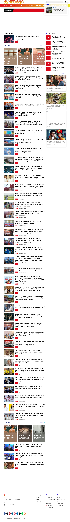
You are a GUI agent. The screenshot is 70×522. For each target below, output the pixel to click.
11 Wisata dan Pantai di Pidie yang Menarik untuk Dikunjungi (58, 52)
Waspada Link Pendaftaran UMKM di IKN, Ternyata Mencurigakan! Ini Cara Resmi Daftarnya (58, 68)
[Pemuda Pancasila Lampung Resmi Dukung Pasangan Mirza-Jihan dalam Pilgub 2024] (9, 270)
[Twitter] (7, 513)
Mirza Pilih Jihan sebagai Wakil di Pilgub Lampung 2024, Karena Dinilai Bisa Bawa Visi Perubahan (30, 307)
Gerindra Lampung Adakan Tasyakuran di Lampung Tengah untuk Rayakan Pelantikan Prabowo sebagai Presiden (28, 150)
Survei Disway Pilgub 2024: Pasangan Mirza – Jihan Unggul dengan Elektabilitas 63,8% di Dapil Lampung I (29, 95)
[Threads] (20, 513)
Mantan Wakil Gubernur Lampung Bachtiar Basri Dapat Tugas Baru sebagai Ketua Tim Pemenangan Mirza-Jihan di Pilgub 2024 (30, 288)
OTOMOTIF (38, 502)
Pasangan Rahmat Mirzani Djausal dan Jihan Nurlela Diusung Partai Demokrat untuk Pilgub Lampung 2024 (29, 455)
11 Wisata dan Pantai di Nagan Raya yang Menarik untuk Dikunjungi (58, 47)
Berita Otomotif (51, 499)
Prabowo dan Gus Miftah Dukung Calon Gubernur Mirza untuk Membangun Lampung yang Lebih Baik (28, 38)
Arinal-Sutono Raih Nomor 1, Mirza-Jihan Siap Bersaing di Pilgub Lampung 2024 (29, 222)
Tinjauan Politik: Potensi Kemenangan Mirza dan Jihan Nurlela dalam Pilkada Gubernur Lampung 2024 (29, 464)
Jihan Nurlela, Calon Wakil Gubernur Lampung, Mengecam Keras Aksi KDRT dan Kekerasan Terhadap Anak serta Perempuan (29, 195)
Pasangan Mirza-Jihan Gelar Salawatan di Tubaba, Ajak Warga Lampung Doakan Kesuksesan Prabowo (28, 113)
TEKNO (37, 499)
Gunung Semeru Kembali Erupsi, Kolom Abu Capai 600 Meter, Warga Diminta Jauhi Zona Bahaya (58, 63)
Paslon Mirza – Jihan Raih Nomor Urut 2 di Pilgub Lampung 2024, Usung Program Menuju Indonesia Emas (30, 213)
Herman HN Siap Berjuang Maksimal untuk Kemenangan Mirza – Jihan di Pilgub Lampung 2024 (29, 249)
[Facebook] (5, 513)
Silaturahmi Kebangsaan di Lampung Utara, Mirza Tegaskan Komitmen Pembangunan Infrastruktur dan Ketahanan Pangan (28, 68)
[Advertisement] (37, 22)
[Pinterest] (10, 513)
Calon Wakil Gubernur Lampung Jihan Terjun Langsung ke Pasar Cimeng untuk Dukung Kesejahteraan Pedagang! (28, 240)
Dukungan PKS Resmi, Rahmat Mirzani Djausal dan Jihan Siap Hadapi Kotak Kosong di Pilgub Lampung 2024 (29, 415)
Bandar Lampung (48, 502)
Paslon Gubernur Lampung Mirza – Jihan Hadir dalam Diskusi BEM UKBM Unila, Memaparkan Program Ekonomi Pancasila (29, 141)
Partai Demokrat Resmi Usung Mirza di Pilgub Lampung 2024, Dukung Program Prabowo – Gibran (29, 446)
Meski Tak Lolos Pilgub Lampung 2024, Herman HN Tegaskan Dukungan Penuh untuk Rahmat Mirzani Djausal (29, 379)
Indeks (58, 497)
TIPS (37, 506)
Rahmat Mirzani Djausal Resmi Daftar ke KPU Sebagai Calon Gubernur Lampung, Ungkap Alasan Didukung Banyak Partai (28, 324)
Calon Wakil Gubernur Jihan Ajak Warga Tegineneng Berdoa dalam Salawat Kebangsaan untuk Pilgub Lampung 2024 (30, 315)
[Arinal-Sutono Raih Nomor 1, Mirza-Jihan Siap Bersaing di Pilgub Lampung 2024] (9, 223)
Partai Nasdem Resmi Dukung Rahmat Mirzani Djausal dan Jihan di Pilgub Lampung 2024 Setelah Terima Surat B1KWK (29, 388)
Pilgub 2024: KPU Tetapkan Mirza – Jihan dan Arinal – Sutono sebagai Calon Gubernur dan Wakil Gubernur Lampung (29, 231)
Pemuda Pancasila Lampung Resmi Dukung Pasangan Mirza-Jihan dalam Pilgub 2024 (28, 269)
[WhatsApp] (22, 513)
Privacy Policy (60, 503)
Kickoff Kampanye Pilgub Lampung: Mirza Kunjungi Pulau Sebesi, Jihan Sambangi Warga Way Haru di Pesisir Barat (29, 204)
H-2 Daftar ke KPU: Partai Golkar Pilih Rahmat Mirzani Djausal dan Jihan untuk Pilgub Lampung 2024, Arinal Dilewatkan (29, 370)
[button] (62, 2)
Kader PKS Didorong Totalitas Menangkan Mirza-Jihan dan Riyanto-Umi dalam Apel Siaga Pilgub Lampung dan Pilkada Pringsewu (30, 297)
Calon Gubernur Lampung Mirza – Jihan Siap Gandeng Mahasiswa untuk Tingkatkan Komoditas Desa (28, 132)
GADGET (50, 505)
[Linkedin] (17, 513)
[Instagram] (15, 513)
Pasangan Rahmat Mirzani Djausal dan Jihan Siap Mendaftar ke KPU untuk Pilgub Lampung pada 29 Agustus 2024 (29, 361)
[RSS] (25, 513)
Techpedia (50, 507)
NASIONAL (38, 504)
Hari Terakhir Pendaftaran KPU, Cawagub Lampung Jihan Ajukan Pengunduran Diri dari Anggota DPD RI (28, 352)
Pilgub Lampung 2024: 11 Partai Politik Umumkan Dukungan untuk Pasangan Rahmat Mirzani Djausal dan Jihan (29, 333)
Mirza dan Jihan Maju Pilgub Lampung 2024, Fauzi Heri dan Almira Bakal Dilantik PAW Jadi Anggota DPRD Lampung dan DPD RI (30, 406)
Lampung (50, 497)
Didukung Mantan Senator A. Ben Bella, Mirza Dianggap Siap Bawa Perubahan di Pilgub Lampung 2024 (28, 86)
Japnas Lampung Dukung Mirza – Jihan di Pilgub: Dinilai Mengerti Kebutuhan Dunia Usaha (30, 105)
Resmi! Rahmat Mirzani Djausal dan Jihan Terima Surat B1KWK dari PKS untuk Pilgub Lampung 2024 (30, 397)
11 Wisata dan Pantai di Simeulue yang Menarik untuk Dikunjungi (58, 42)
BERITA (16, 42)
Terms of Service (61, 505)
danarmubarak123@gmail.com (13, 505)
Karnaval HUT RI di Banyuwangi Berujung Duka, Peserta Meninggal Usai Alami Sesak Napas (58, 37)
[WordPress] (12, 513)
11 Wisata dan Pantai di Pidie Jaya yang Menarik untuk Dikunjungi (58, 58)
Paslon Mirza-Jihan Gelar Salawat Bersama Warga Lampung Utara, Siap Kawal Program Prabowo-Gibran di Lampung (28, 168)
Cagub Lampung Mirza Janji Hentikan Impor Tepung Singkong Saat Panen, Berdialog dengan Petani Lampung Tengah (30, 77)
